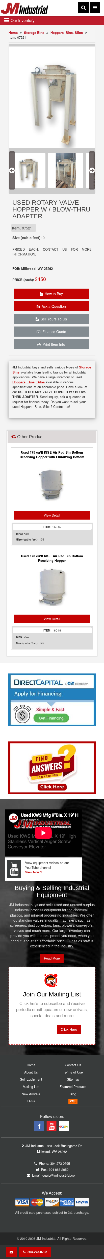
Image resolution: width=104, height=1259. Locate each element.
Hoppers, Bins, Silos (66, 32)
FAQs (31, 1101)
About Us (31, 1072)
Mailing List (31, 1086)
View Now (32, 872)
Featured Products (73, 1086)
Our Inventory (22, 20)
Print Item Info (53, 344)
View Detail (52, 515)
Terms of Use (73, 1072)
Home (13, 32)
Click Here (69, 1029)
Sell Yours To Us (53, 318)
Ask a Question (53, 306)
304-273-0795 (36, 1251)
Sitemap (73, 1079)
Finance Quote (53, 331)
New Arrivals (31, 1093)
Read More (52, 958)
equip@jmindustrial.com (59, 1175)
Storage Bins (34, 32)
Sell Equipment (31, 1079)
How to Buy (53, 293)
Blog (73, 1093)
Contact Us (73, 1064)
